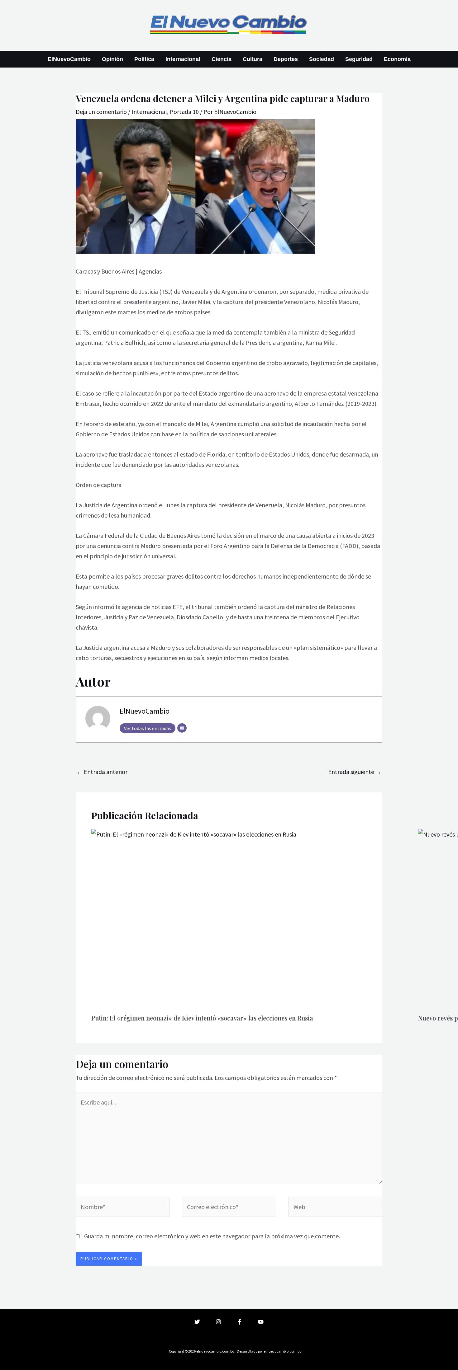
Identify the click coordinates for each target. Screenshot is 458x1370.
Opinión (112, 59)
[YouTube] (261, 1322)
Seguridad (359, 59)
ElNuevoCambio (69, 59)
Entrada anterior (101, 772)
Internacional (182, 59)
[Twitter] (197, 1322)
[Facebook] (239, 1322)
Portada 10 (184, 111)
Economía (397, 59)
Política (144, 59)
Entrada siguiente (355, 772)
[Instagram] (218, 1322)
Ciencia (221, 59)
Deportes (286, 59)
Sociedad (321, 59)
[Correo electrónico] (182, 728)
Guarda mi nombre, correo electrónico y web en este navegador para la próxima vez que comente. (212, 1236)
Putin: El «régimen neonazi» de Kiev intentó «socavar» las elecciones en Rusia (202, 1018)
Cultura (252, 59)
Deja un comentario (101, 111)
